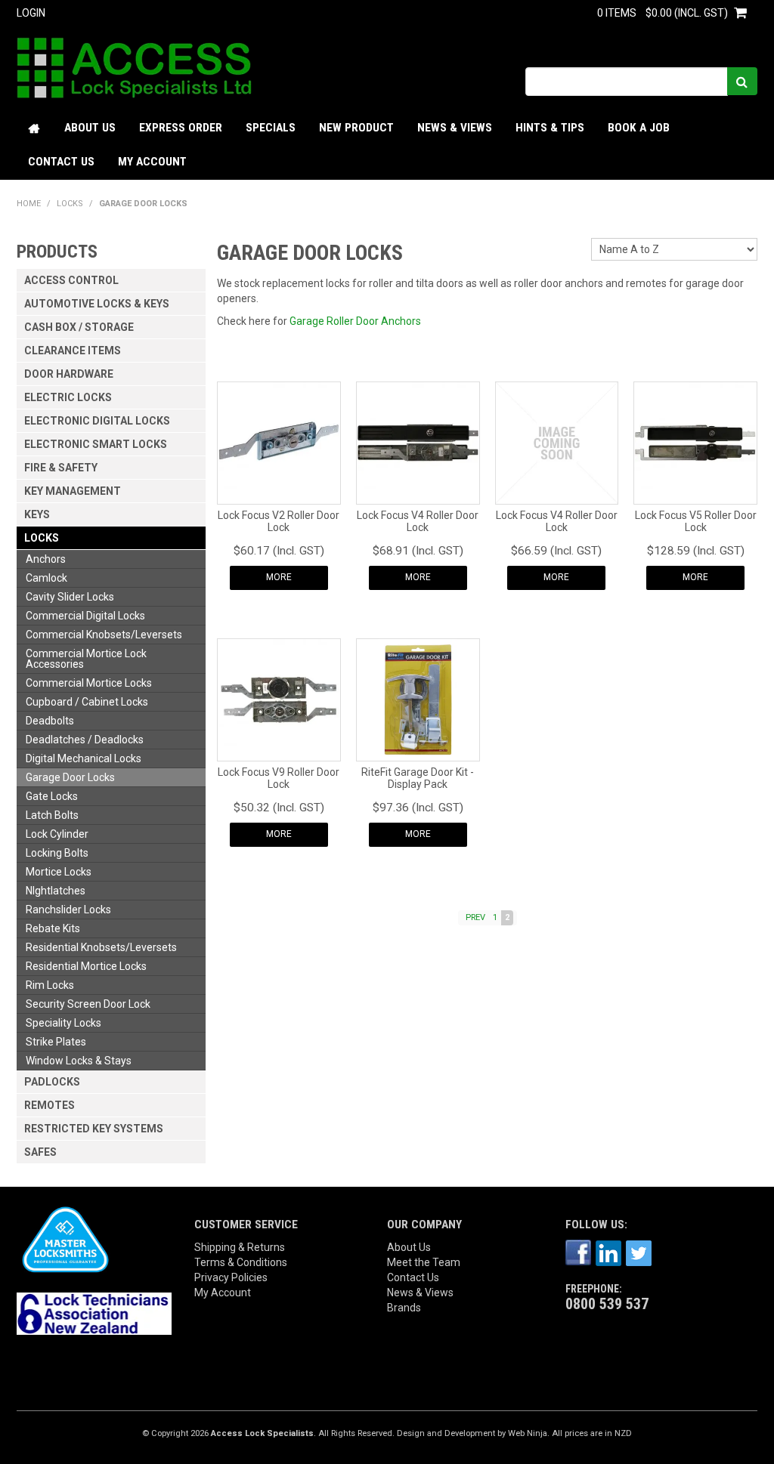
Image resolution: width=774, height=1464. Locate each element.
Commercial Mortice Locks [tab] (89, 683)
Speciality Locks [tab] (63, 1023)
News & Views (454, 127)
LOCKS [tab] (41, 538)
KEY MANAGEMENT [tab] (72, 491)
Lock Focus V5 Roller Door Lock (696, 521)
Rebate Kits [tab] (53, 928)
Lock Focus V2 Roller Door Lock (278, 521)
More (279, 577)
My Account (152, 161)
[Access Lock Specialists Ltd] (134, 67)
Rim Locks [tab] (50, 985)
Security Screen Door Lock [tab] (88, 1004)
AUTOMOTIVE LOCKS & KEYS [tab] (96, 304)
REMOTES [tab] (49, 1105)
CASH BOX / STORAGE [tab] (79, 327)
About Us (90, 127)
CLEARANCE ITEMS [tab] (72, 350)
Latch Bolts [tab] (52, 815)
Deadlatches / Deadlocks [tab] (85, 740)
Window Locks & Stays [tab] (79, 1061)
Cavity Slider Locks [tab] (70, 597)
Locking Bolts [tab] (57, 853)
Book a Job (639, 127)
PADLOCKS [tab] (52, 1082)
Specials (271, 127)
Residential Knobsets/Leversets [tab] (101, 947)
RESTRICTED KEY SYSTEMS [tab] (93, 1129)
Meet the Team (423, 1262)
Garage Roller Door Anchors (355, 321)
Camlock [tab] (46, 578)
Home (35, 128)
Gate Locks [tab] (52, 796)
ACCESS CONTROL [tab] (71, 280)
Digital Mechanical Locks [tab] (83, 758)
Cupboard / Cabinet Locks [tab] (87, 702)
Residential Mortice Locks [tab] (86, 966)
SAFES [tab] (40, 1152)
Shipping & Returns (239, 1247)
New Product (356, 127)
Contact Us (61, 161)
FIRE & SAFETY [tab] (61, 468)
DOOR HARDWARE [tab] (68, 374)
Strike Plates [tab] (56, 1042)
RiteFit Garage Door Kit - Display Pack (417, 777)
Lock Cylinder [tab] (57, 834)
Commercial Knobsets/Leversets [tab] (104, 635)
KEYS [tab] (37, 514)
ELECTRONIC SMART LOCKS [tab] (95, 444)
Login (31, 13)
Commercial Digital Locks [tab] (85, 616)
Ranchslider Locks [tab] (68, 909)
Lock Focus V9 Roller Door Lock (278, 777)
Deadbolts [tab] (50, 721)
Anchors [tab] (46, 559)
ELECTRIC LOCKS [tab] (68, 397)
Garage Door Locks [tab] (70, 777)
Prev (475, 917)
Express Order (180, 127)
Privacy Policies (231, 1277)
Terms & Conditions (240, 1262)
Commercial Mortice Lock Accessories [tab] (86, 658)
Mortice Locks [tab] (58, 872)
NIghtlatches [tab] (55, 891)
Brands (404, 1308)
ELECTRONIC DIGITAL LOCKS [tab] (97, 421)
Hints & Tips (549, 127)
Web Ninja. (529, 1433)
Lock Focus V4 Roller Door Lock (417, 521)
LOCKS (70, 203)
